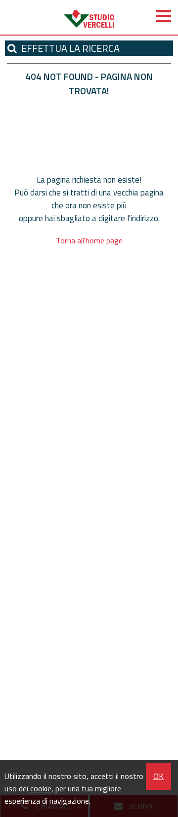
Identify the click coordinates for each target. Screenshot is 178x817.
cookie (40, 788)
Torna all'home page (89, 240)
